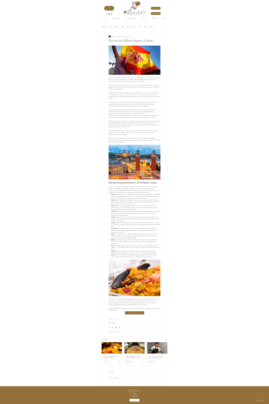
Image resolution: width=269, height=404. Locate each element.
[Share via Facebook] (109, 327)
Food (128, 27)
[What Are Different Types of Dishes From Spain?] (112, 348)
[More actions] (159, 36)
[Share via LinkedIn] (116, 327)
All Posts (104, 27)
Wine (139, 27)
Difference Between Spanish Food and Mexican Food (133, 357)
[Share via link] (119, 327)
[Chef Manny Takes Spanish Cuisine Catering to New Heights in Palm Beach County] (157, 348)
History (110, 27)
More (151, 27)
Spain (134, 27)
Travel (115, 319)
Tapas (145, 27)
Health (122, 27)
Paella (116, 27)
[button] (165, 26)
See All (166, 339)
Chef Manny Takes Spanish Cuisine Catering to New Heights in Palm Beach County (157, 357)
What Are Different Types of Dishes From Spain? (110, 357)
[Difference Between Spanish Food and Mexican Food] (134, 348)
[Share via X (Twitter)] (112, 327)
